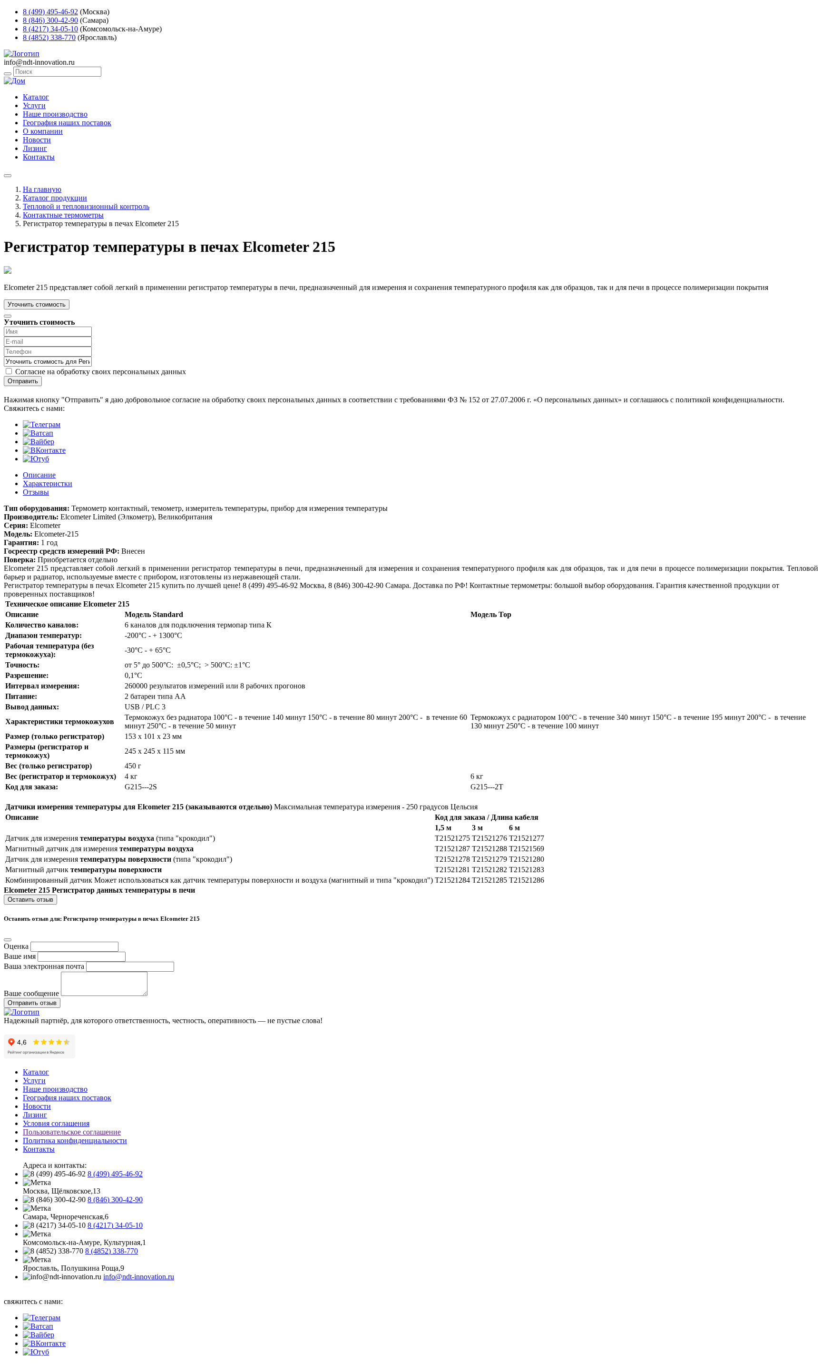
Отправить (23, 381)
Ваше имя (20, 956)
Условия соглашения (56, 1123)
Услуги (34, 105)
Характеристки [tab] (47, 483)
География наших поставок (67, 123)
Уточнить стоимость (37, 304)
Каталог (36, 97)
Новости (37, 140)
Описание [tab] (39, 475)
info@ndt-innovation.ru (138, 1277)
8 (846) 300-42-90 (50, 20)
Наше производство (55, 114)
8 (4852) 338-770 (49, 37)
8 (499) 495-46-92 (50, 12)
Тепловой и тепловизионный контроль (86, 206)
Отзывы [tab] (36, 492)
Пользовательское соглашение (72, 1132)
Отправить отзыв (32, 1002)
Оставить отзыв (30, 899)
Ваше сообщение (31, 993)
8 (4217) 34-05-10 (50, 29)
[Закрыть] (7, 316)
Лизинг (35, 148)
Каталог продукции (55, 198)
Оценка (16, 946)
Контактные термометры (63, 215)
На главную (42, 189)
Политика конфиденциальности (75, 1140)
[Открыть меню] (7, 175)
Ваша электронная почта (44, 966)
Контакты (39, 157)
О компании (43, 131)
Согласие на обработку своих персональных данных (100, 372)
